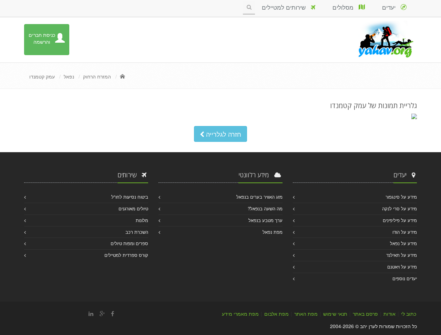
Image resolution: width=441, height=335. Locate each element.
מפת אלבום (276, 313)
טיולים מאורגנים (133, 208)
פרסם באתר (365, 313)
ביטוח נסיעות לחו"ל (129, 196)
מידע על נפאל (403, 243)
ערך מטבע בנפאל (265, 220)
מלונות (142, 220)
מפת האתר (306, 313)
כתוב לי (408, 313)
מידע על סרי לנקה (399, 208)
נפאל (69, 76)
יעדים (391, 7)
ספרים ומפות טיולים (129, 243)
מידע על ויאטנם (402, 266)
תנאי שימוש (335, 313)
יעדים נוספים (404, 278)
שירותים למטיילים (286, 7)
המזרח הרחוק (97, 76)
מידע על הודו (404, 232)
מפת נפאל (273, 232)
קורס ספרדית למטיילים (126, 255)
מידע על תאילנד (401, 255)
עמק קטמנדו (42, 76)
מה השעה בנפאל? (265, 208)
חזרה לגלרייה (222, 133)
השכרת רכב (136, 232)
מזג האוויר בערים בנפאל (259, 196)
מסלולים (345, 7)
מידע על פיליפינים (400, 220)
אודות (389, 313)
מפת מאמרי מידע (240, 313)
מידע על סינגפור (401, 196)
